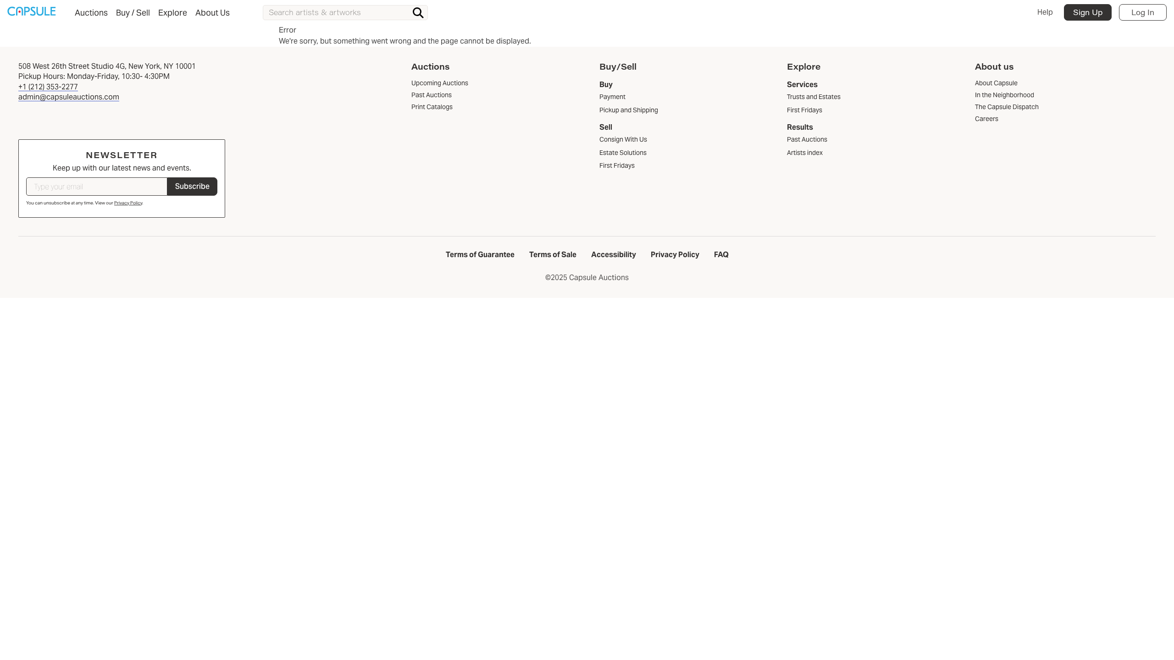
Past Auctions (807, 139)
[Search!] (418, 13)
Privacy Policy (128, 203)
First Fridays (617, 165)
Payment (612, 97)
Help (1045, 12)
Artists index (805, 152)
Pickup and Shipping (628, 110)
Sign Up (1087, 12)
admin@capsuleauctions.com (68, 97)
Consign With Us (623, 139)
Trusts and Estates (814, 97)
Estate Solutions (623, 152)
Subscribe (192, 186)
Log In (1142, 12)
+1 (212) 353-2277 (48, 87)
